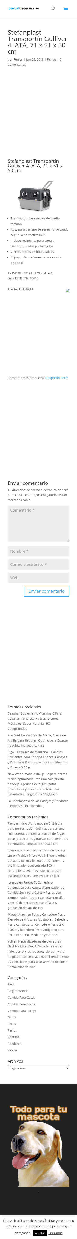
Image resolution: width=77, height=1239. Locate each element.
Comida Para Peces (21, 1004)
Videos (12, 1050)
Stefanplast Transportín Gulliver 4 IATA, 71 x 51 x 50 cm (35, 165)
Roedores (14, 1044)
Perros (18, 59)
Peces (12, 1024)
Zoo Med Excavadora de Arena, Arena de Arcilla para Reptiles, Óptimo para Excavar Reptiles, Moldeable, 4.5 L (38, 740)
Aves (11, 984)
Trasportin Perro (56, 378)
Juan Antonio (17, 850)
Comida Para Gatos (21, 997)
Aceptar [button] (40, 1233)
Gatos (12, 1017)
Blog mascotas (18, 991)
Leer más (55, 1233)
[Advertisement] (38, 118)
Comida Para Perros (22, 1011)
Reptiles (13, 1037)
